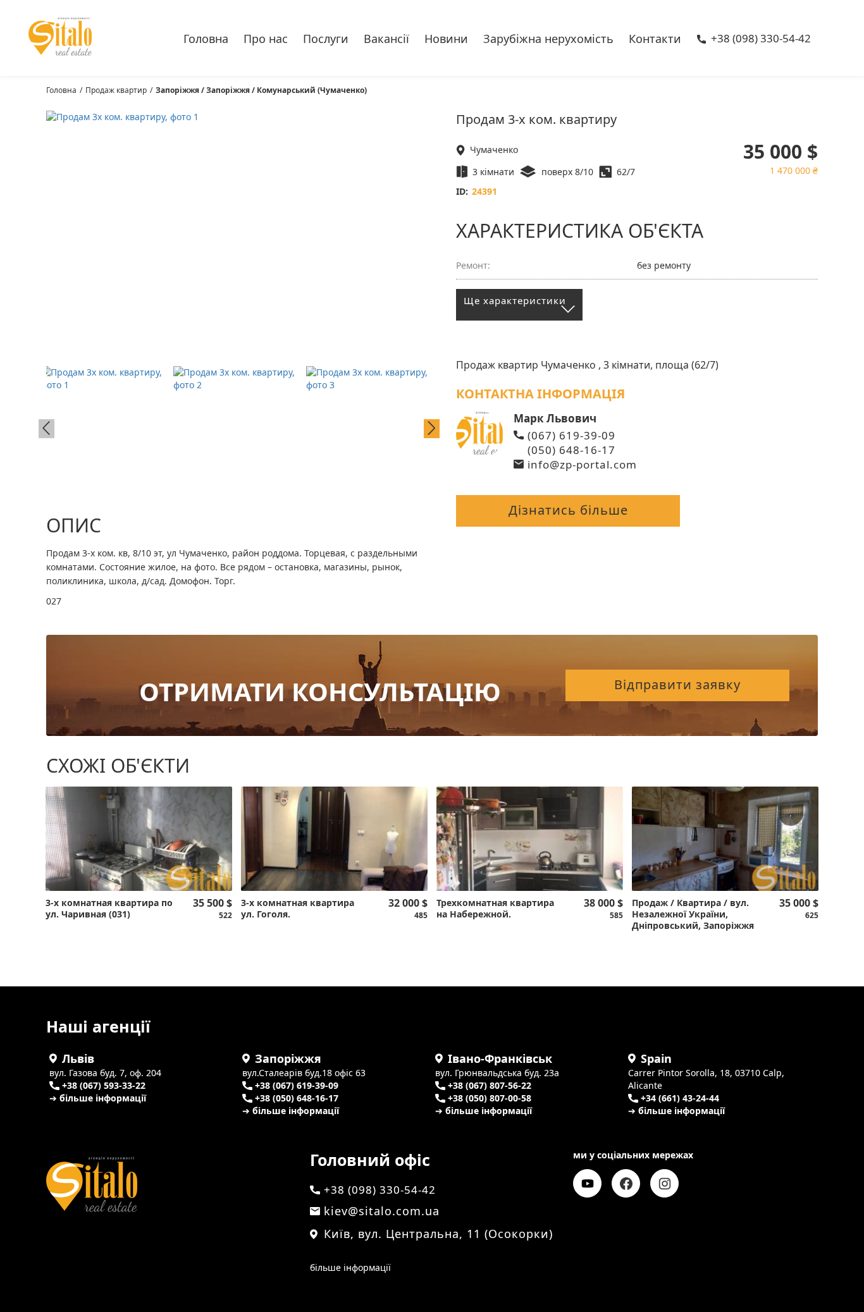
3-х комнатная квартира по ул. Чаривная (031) (109, 908)
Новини (446, 37)
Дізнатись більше (568, 509)
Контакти (655, 37)
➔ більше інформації (97, 1098)
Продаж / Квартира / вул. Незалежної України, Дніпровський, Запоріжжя (693, 914)
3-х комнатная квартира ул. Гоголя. (297, 908)
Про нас (266, 37)
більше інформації (350, 1267)
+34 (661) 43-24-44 (680, 1098)
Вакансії (386, 37)
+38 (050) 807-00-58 (489, 1098)
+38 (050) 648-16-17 (296, 1098)
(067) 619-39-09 (571, 435)
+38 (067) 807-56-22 (489, 1085)
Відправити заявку (677, 684)
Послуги (326, 37)
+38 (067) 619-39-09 (296, 1085)
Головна (205, 37)
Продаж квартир (116, 90)
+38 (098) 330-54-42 (761, 39)
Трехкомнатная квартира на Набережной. (495, 908)
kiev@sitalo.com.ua (382, 1210)
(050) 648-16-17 (571, 449)
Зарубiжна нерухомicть (548, 37)
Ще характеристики (515, 300)
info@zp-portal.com (582, 464)
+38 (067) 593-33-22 (103, 1085)
